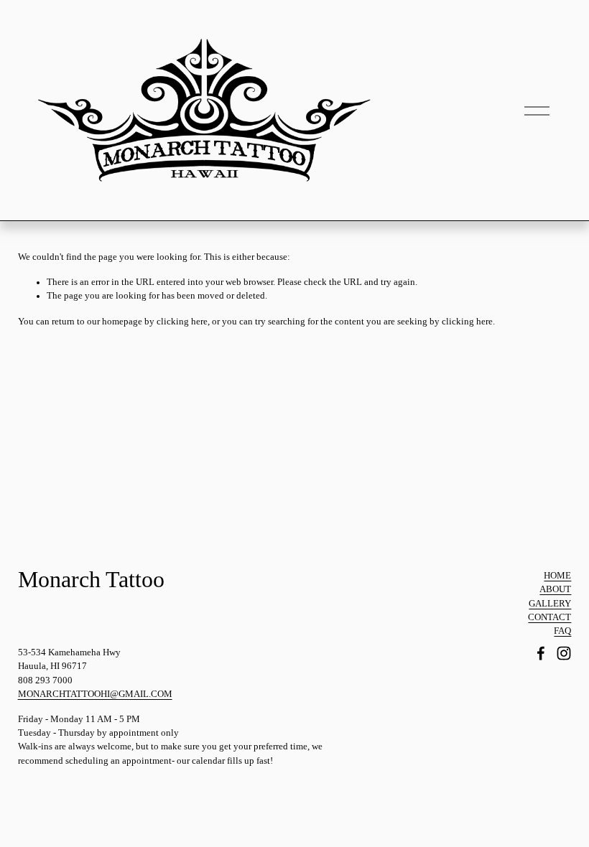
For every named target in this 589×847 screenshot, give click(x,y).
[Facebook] (541, 653)
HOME (557, 576)
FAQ (562, 631)
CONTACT (549, 617)
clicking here (182, 322)
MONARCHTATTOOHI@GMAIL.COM (95, 694)
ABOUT (555, 589)
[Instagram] (564, 653)
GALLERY (550, 604)
